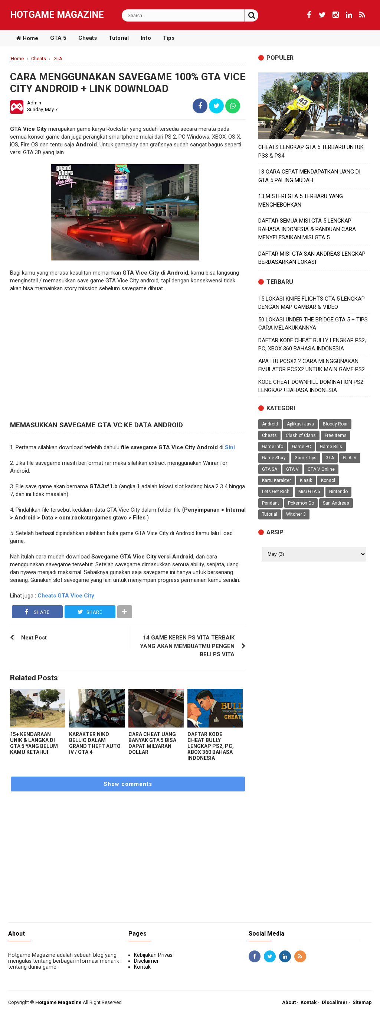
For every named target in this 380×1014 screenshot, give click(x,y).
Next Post (34, 637)
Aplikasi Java (300, 424)
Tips (168, 38)
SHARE (41, 612)
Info (146, 38)
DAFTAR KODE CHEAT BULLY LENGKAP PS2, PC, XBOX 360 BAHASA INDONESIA (210, 746)
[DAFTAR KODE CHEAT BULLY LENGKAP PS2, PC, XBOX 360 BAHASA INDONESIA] (215, 708)
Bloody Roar (335, 424)
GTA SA (269, 469)
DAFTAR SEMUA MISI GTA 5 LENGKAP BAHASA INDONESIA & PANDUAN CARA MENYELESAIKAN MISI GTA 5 (307, 229)
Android (270, 424)
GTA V (292, 469)
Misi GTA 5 (309, 491)
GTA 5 (58, 38)
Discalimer (335, 1002)
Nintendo (338, 491)
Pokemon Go (301, 503)
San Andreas (336, 503)
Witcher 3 (296, 514)
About (289, 1002)
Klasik (306, 480)
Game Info (272, 446)
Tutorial (119, 38)
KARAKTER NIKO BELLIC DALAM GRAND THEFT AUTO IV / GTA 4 (95, 743)
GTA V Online (321, 469)
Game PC (301, 446)
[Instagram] (335, 14)
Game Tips (306, 457)
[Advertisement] (128, 360)
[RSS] (362, 14)
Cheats (87, 38)
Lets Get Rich (275, 491)
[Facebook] (308, 14)
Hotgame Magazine (57, 14)
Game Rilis (331, 446)
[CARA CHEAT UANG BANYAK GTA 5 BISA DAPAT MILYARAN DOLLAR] (156, 708)
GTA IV (350, 457)
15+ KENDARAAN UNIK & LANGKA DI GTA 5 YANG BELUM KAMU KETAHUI (34, 743)
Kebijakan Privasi (154, 955)
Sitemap (362, 1002)
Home (29, 38)
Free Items (336, 435)
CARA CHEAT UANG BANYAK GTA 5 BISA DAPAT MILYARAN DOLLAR (152, 743)
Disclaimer (146, 961)
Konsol (328, 480)
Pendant (270, 503)
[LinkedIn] (348, 14)
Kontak (142, 967)
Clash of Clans (301, 435)
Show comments (128, 784)
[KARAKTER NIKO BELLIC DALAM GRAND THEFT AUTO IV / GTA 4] (96, 708)
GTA (329, 457)
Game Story (274, 457)
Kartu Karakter (276, 480)
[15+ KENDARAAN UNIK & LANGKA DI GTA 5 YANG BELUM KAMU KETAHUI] (37, 708)
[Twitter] (322, 14)
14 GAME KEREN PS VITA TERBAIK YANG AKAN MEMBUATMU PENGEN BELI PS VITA (187, 646)
